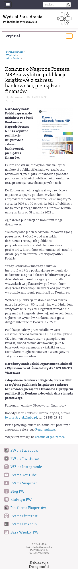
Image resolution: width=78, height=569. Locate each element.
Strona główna (14, 51)
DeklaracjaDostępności (39, 564)
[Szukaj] (68, 4)
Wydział (12, 36)
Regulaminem (45, 429)
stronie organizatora (50, 437)
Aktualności (13, 58)
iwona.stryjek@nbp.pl (21, 417)
